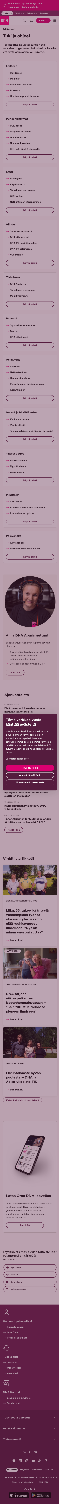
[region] (30, 752)
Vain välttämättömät (30, 775)
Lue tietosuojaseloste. (17, 758)
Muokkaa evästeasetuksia (30, 782)
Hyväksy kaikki (30, 767)
